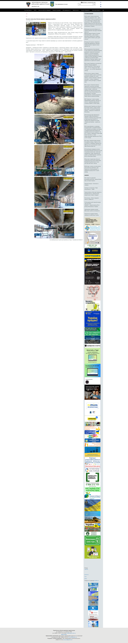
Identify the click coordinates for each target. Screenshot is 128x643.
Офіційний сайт (35, 6)
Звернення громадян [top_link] (57, 10)
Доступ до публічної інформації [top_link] (45, 10)
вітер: (86, 578)
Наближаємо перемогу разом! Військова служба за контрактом (92, 210)
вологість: (87, 574)
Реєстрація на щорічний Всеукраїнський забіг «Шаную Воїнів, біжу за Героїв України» (93, 179)
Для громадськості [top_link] (66, 10)
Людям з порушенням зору (89, 2)
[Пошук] (94, 4)
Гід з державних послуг (61, 4)
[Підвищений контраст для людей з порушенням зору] (81, 2)
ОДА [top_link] (35, 10)
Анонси (87, 175)
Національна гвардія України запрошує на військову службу (92, 214)
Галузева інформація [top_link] (85, 10)
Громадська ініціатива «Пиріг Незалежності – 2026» (91, 188)
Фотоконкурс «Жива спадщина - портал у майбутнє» (92, 198)
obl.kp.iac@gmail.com (67, 639)
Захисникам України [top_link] (96, 10)
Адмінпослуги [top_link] (75, 10)
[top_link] (103, 10)
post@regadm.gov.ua (71, 633)
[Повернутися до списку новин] (27, 16)
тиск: (86, 576)
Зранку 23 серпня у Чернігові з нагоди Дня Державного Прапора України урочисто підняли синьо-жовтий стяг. (92, 44)
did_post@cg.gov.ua (72, 637)
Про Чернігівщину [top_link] (27, 10)
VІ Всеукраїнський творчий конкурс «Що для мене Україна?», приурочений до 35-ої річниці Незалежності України (93, 204)
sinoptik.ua (96, 580)
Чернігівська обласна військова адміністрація (41, 3)
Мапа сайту (64, 634)
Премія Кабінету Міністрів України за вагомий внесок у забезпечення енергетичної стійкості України (93, 193)
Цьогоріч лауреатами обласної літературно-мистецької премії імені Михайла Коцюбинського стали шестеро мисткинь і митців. (93, 161)
